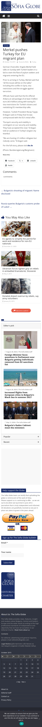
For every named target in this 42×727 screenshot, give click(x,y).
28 (15, 676)
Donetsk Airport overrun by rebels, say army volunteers (20, 297)
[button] (21, 325)
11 (38, 664)
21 (15, 672)
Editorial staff (6, 693)
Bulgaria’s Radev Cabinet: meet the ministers (18, 426)
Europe (6, 46)
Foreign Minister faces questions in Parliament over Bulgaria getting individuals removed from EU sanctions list (19, 359)
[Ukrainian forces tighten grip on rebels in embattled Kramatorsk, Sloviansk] (15, 252)
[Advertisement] (21, 467)
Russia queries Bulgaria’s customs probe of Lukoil (20, 205)
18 (38, 668)
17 (32, 668)
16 (27, 668)
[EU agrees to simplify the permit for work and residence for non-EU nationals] (15, 222)
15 (21, 668)
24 (32, 672)
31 (32, 676)
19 (4, 672)
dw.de (30, 145)
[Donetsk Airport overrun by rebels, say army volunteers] (15, 280)
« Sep (18, 682)
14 (15, 668)
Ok (22, 724)
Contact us (5, 696)
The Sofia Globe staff (25, 352)
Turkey (34, 62)
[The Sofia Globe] (3, 16)
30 (27, 676)
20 (10, 672)
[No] (39, 719)
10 (32, 664)
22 (21, 672)
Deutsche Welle (24, 62)
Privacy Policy (6, 700)
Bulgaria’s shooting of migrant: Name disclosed (20, 192)
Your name (6, 552)
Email (4, 543)
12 (4, 668)
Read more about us (22, 630)
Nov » (24, 682)
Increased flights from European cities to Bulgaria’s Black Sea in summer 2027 (19, 395)
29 (21, 676)
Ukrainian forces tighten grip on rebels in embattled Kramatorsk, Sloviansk (20, 269)
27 (10, 676)
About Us (4, 689)
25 (38, 672)
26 (4, 676)
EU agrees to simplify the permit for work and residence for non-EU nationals (19, 241)
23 (27, 672)
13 (10, 668)
